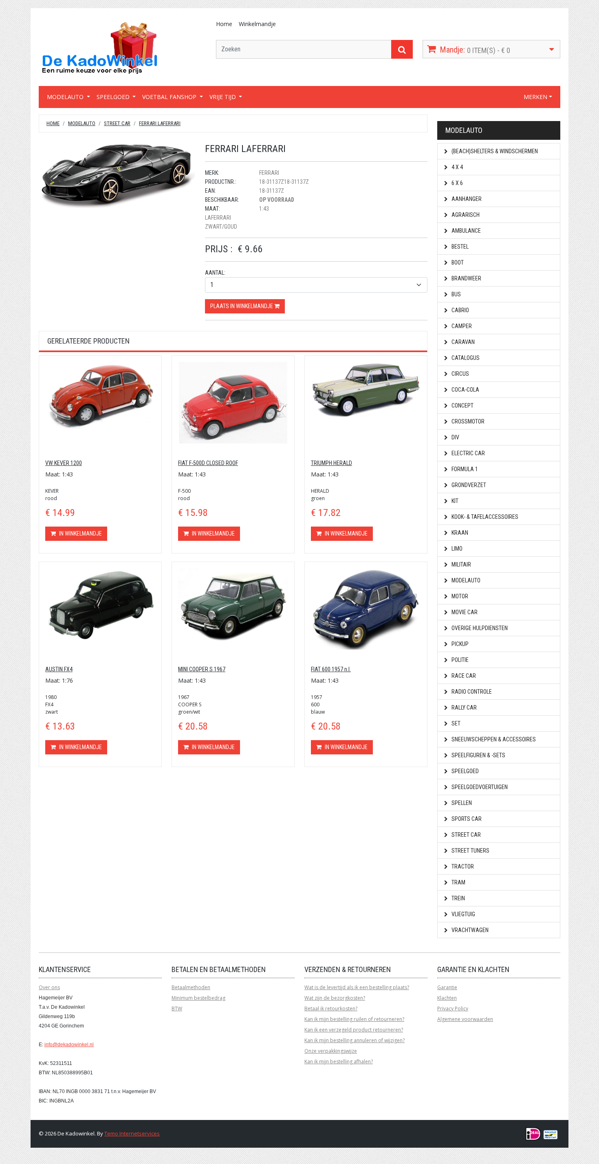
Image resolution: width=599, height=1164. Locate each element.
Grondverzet (468, 485)
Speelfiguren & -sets (477, 755)
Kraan (459, 532)
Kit (454, 501)
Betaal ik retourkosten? (330, 1008)
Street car (117, 123)
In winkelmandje (80, 533)
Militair (460, 564)
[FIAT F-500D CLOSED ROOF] (233, 402)
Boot (457, 262)
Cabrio (459, 310)
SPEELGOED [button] (114, 97)
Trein (457, 898)
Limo (456, 548)
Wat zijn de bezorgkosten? (334, 997)
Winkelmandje (257, 24)
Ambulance (465, 230)
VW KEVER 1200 (63, 463)
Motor (459, 596)
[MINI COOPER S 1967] (233, 604)
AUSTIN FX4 (59, 669)
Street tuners (469, 850)
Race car (463, 675)
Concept (461, 405)
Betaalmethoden (191, 987)
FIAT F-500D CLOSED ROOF (208, 463)
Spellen (461, 803)
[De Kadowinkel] (100, 47)
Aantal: (215, 272)
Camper (461, 326)
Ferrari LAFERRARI (160, 123)
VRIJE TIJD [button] (223, 97)
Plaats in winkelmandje (242, 306)
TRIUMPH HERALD (331, 463)
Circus (459, 373)
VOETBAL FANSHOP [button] (170, 97)
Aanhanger (466, 199)
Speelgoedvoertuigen (479, 787)
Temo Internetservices (132, 1133)
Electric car (467, 453)
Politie (459, 660)
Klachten (447, 997)
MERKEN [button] (535, 97)
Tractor (462, 866)
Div (454, 437)
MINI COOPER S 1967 (201, 669)
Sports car (466, 819)
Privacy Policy (452, 1008)
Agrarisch (465, 215)
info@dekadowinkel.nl (69, 1044)
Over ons (49, 987)
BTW (177, 1008)
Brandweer (465, 278)
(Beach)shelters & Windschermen (494, 151)
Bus (455, 294)
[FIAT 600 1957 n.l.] (366, 608)
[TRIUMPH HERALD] (366, 389)
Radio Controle (471, 691)
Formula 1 (464, 469)
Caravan (462, 342)
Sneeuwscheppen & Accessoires (493, 739)
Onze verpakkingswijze (330, 1050)
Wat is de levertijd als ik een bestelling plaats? (356, 987)
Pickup (459, 644)
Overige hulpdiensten (479, 628)
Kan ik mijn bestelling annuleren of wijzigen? (354, 1040)
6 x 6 (456, 183)
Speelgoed (464, 771)
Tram (457, 882)
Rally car (463, 707)
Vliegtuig (462, 914)
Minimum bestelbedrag (198, 997)
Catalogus (465, 358)
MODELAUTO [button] (66, 97)
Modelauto (81, 123)
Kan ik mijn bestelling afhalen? (338, 1061)
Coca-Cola (464, 389)
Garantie (447, 987)
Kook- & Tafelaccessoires (484, 517)
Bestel (459, 246)
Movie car (464, 612)
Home (224, 24)
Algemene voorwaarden (465, 1019)
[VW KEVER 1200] (100, 395)
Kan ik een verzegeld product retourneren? (353, 1029)
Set (455, 723)
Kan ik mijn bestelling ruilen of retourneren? (354, 1019)
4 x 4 (456, 167)
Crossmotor (467, 421)
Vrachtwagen (469, 930)
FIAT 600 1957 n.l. (331, 669)
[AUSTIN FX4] (100, 604)
